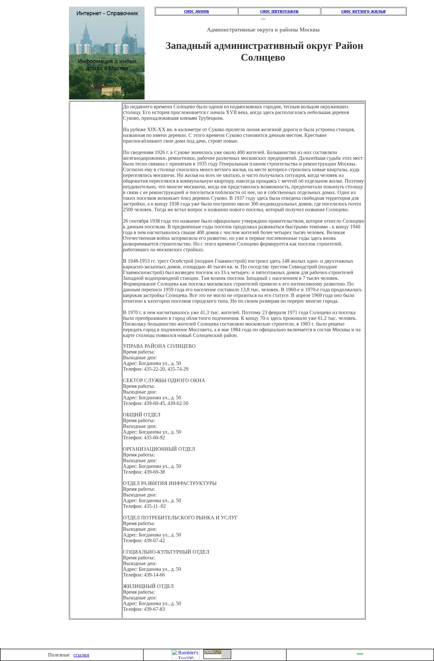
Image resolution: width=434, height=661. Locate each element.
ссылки (81, 655)
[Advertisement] (97, 140)
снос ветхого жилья (363, 11)
